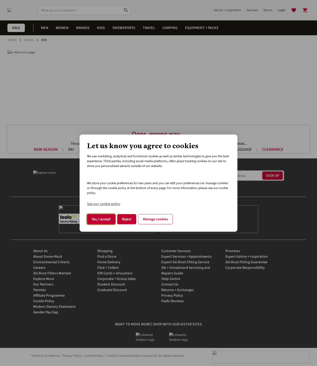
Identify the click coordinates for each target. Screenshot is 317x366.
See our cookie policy (103, 203)
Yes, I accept (101, 219)
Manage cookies (155, 219)
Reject (127, 219)
